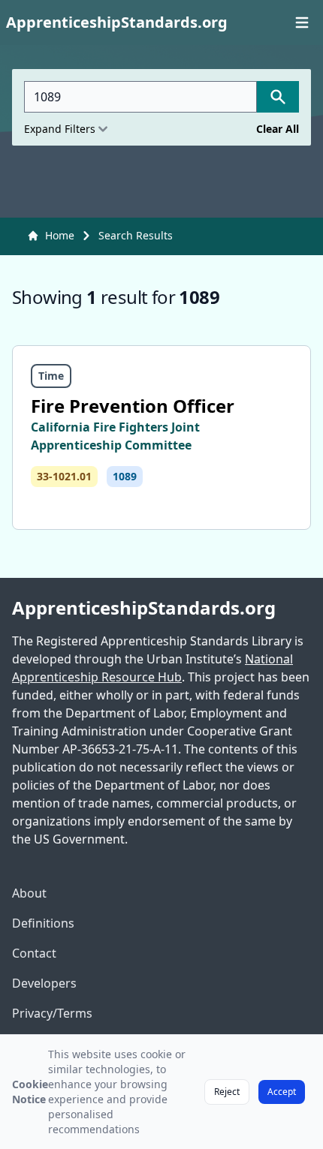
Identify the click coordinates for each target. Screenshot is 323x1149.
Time (51, 375)
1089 (125, 476)
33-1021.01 (64, 476)
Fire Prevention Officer (132, 405)
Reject (227, 1091)
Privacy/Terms (52, 1013)
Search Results (135, 235)
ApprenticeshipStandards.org (144, 608)
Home (59, 235)
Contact (34, 953)
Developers (44, 983)
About (29, 893)
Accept (281, 1091)
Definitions (43, 923)
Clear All (277, 129)
